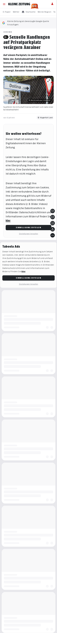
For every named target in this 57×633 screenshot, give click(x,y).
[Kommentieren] (52, 217)
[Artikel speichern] (52, 223)
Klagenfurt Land (46, 117)
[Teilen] (52, 229)
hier (8, 220)
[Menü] (4, 4)
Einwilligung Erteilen (28, 227)
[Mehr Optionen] (52, 235)
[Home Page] (19, 4)
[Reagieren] (52, 211)
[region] (28, 12)
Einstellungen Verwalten (28, 234)
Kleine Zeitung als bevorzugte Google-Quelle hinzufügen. (28, 23)
